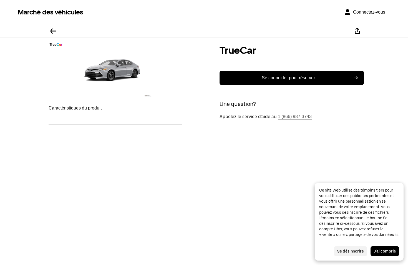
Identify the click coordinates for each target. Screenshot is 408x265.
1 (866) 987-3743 (295, 116)
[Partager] (357, 31)
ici (396, 234)
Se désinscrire (350, 251)
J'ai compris (385, 251)
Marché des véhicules (50, 12)
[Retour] (53, 31)
